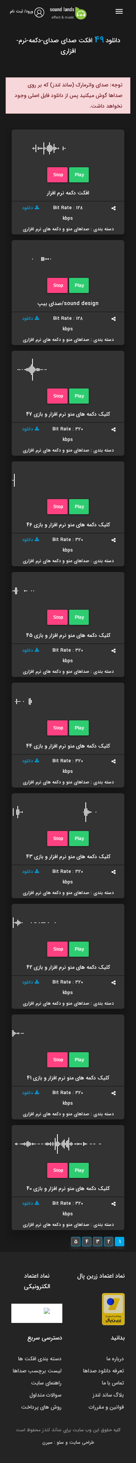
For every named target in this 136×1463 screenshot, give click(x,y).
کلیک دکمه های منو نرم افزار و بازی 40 (68, 1188)
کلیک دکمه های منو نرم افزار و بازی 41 (68, 1078)
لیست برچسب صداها (37, 1371)
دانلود (27, 207)
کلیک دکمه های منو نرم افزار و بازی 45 (68, 635)
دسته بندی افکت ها (40, 1359)
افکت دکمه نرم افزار (68, 193)
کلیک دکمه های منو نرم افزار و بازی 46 (68, 525)
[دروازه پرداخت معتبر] (113, 1308)
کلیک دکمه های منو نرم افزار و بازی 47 (68, 414)
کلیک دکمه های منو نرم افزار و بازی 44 (68, 746)
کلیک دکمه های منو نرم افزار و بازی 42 (68, 967)
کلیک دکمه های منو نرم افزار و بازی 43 (68, 857)
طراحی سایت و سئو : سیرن (68, 1442)
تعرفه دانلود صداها (103, 1371)
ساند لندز (52, 1430)
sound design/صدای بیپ (68, 303)
